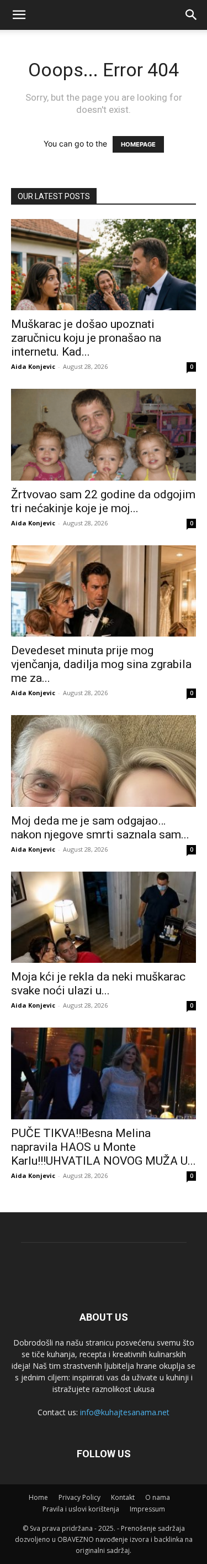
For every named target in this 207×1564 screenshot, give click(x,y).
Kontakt (123, 1497)
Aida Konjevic (33, 366)
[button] (191, 15)
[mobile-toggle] (18, 15)
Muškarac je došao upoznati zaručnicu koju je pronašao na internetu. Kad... (86, 337)
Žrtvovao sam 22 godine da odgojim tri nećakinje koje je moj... (103, 501)
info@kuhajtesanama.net (124, 1412)
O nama (157, 1497)
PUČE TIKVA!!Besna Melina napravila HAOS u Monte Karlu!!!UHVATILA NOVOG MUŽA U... (103, 1147)
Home (38, 1497)
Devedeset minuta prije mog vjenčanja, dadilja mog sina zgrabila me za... (101, 664)
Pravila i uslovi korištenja (81, 1509)
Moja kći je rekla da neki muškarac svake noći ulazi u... (98, 983)
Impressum (147, 1509)
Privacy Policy (79, 1497)
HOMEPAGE (138, 144)
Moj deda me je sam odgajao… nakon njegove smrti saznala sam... (100, 827)
